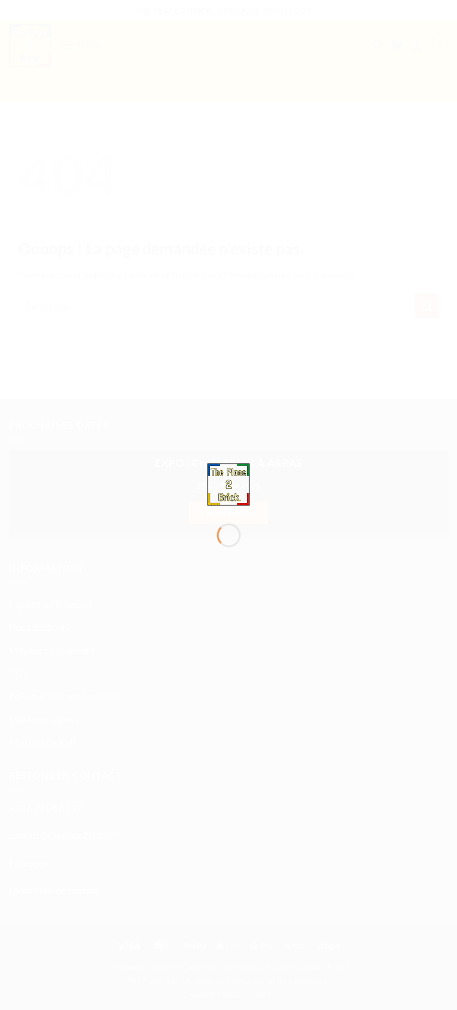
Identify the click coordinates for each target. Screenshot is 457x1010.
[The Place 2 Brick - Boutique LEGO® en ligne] (229, 483)
